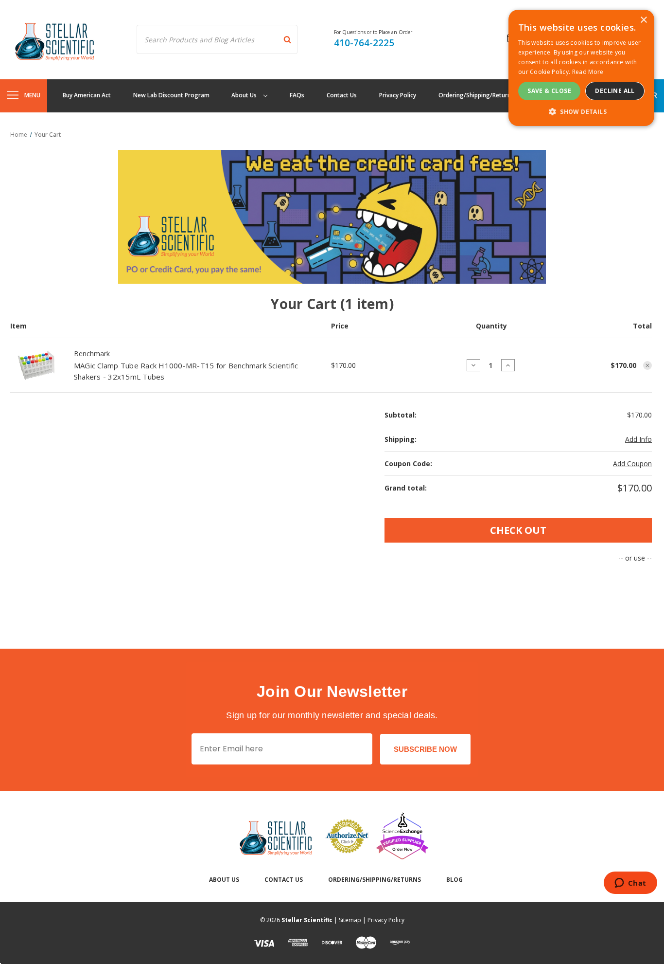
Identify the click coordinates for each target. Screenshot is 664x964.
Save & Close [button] (549, 91)
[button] (581, 111)
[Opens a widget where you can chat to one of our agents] (630, 884)
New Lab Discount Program (171, 95)
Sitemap (350, 920)
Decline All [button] (614, 91)
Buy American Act (87, 95)
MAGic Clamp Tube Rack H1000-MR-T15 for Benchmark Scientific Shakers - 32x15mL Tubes (186, 371)
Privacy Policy (397, 95)
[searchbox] (217, 39)
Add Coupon (632, 463)
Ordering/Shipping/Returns (476, 95)
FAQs (297, 95)
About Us (244, 95)
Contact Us (342, 95)
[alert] (581, 68)
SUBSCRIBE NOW (425, 749)
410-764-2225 (364, 42)
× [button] (643, 20)
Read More (588, 72)
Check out (518, 530)
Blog (454, 879)
